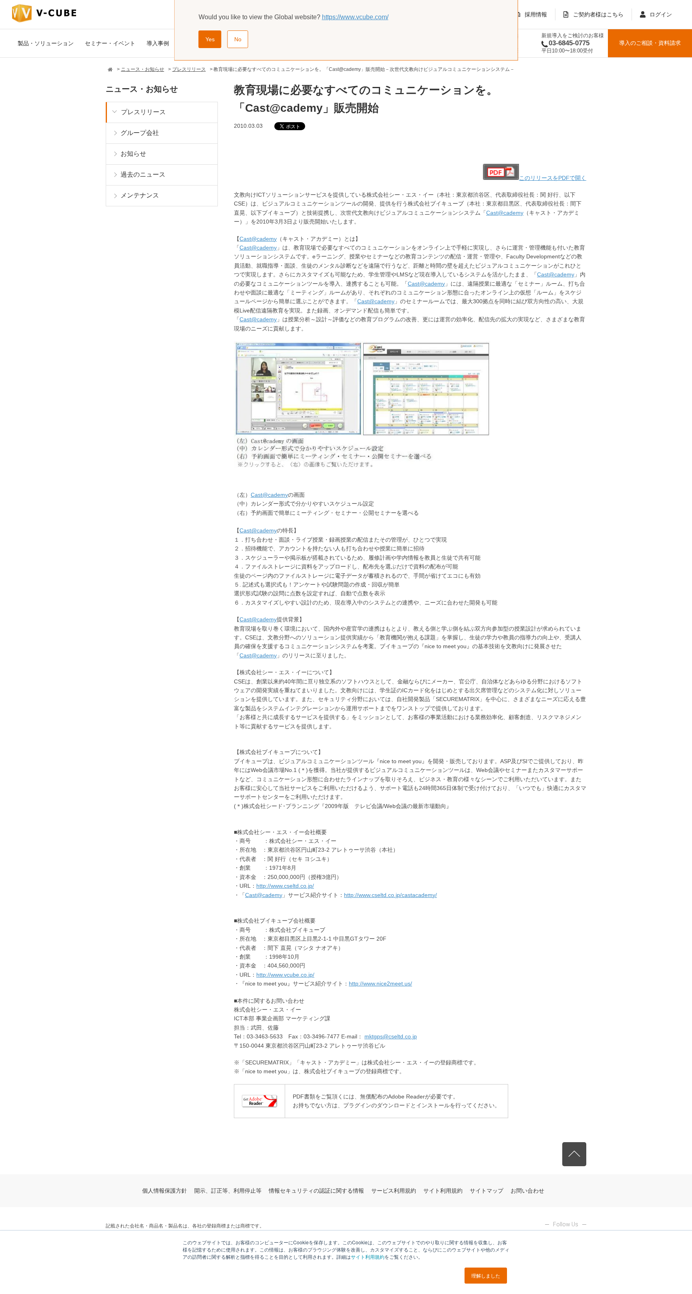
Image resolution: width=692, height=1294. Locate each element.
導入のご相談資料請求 (650, 43)
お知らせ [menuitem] (133, 153)
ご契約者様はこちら (598, 14)
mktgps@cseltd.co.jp (390, 1036)
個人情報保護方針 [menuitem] (164, 1190)
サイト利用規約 (367, 1256)
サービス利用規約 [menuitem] (393, 1190)
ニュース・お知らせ (142, 69)
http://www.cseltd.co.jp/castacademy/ (390, 895)
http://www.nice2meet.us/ (380, 983)
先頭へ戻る (574, 1154)
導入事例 (158, 43)
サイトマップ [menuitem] (486, 1190)
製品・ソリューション (46, 43)
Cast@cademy (504, 213)
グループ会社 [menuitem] (140, 132)
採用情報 (536, 14)
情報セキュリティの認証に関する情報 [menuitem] (316, 1190)
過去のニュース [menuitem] (143, 174)
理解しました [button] (485, 1275)
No (237, 39)
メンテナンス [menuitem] (140, 195)
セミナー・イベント (110, 43)
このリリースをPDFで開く (552, 178)
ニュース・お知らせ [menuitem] (142, 89)
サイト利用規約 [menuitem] (443, 1190)
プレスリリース (189, 69)
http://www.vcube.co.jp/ (285, 975)
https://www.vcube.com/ (355, 17)
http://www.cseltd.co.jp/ (285, 886)
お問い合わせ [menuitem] (527, 1190)
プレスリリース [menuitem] (143, 112)
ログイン (661, 14)
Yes (210, 39)
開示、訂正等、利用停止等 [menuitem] (228, 1190)
